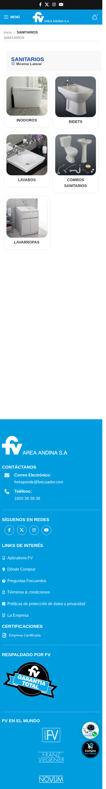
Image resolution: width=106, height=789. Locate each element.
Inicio (8, 32)
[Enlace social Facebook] (40, 4)
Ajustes (62, 779)
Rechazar (38, 779)
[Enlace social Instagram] (54, 4)
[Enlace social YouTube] (61, 4)
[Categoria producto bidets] (75, 101)
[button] (90, 730)
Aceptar (15, 779)
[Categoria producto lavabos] (26, 159)
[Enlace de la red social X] (47, 4)
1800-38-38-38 (27, 498)
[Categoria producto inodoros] (26, 100)
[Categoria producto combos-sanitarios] (75, 162)
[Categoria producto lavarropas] (26, 222)
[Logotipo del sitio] (51, 17)
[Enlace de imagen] (30, 680)
